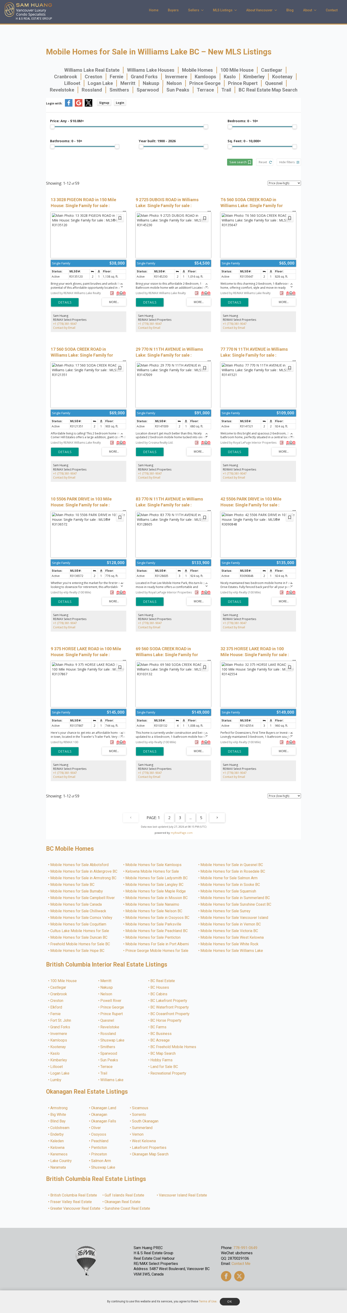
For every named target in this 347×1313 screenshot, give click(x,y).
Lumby (56, 1080)
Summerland (142, 1128)
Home (153, 10)
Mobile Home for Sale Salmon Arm (229, 878)
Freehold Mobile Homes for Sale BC (80, 944)
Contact (332, 10)
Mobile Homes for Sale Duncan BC (79, 937)
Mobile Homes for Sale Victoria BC (229, 931)
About (307, 10)
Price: (67, 121)
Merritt (127, 83)
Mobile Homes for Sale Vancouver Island (234, 918)
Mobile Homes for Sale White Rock (229, 944)
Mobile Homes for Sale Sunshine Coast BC (236, 904)
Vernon (138, 1134)
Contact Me (241, 1263)
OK (229, 1301)
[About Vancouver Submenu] (277, 10)
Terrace (205, 90)
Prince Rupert (243, 83)
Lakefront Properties (149, 1148)
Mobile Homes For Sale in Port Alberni (157, 944)
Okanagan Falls (104, 1121)
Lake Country (61, 1161)
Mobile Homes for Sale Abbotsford (80, 865)
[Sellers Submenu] (203, 10)
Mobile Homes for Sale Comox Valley (81, 918)
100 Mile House (237, 70)
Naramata (58, 1167)
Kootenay (282, 76)
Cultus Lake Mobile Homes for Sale (80, 931)
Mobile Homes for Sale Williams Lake (232, 951)
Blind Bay (58, 1121)
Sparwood (148, 90)
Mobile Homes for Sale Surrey (225, 911)
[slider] (52, 126)
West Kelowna (144, 1141)
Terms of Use (207, 1301)
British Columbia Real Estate (74, 1195)
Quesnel (274, 83)
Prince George (204, 83)
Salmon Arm (101, 1161)
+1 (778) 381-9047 (65, 324)
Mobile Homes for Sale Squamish (228, 891)
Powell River (111, 1001)
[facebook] (226, 1276)
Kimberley (254, 76)
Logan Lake (100, 83)
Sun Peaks (177, 90)
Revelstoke (62, 90)
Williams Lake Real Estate (91, 70)
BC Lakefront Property (169, 1001)
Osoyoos (99, 1134)
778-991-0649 (245, 1248)
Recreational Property (168, 1073)
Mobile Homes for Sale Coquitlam (78, 924)
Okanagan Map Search (150, 1154)
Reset (263, 162)
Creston (93, 76)
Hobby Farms (162, 1060)
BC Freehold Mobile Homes (173, 1047)
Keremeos (59, 1154)
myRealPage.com (182, 832)
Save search (238, 162)
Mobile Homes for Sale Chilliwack (78, 911)
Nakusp (151, 83)
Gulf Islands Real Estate (124, 1195)
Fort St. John (61, 1020)
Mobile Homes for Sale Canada (76, 904)
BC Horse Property (166, 1020)
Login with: (54, 103)
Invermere (176, 76)
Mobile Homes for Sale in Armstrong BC (83, 878)
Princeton (99, 1154)
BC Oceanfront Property (170, 1014)
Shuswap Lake (112, 1040)
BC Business (161, 1034)
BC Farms (158, 1027)
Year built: (157, 141)
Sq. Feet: (244, 141)
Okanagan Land (104, 1108)
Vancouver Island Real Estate (183, 1195)
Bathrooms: (66, 141)
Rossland (92, 90)
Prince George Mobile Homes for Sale (157, 951)
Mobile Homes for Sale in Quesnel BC (232, 865)
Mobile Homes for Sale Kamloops (154, 865)
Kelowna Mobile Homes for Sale (152, 871)
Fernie (116, 76)
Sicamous (140, 1108)
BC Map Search (163, 1053)
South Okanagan (145, 1121)
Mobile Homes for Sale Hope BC (77, 951)
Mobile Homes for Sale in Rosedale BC (233, 871)
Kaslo (230, 76)
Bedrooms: (243, 121)
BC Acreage (160, 1040)
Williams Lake (112, 1080)
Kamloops (205, 76)
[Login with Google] (78, 106)
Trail (226, 90)
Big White (58, 1115)
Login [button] (120, 103)
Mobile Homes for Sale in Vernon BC (231, 924)
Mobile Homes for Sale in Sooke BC (230, 885)
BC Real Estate (163, 981)
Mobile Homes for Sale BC (72, 885)
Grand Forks (144, 76)
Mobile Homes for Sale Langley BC (154, 885)
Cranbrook (65, 76)
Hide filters (287, 162)
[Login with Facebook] (68, 106)
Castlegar (271, 70)
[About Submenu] (316, 10)
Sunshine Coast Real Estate (127, 1208)
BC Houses (160, 987)
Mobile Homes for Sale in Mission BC (157, 898)
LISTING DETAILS (65, 302)
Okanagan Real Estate (122, 1202)
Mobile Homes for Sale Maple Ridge (156, 891)
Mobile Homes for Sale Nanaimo (152, 904)
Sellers (193, 10)
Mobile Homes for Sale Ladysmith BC (157, 878)
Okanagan (99, 1115)
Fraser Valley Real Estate (71, 1202)
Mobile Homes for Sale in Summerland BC (235, 898)
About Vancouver (259, 10)
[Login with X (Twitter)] (88, 106)
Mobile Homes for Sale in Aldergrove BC (84, 871)
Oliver (96, 1128)
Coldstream (60, 1128)
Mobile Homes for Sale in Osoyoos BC (157, 918)
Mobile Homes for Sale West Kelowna (232, 937)
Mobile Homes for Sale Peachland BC (157, 931)
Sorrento (139, 1115)
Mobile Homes (197, 70)
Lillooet (72, 83)
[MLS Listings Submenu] (237, 10)
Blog (290, 10)
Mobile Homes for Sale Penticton (153, 937)
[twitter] (239, 1276)
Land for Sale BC (164, 1067)
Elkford (56, 1007)
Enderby (57, 1134)
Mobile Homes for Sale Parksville (153, 924)
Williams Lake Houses (150, 70)
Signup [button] (104, 103)
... (191, 817)
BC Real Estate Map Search (268, 90)
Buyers (173, 10)
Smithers (119, 90)
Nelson (174, 83)
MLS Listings (223, 10)
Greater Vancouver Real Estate (75, 1208)
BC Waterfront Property (170, 1007)
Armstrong (59, 1108)
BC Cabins (159, 994)
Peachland (100, 1141)
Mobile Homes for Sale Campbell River (83, 898)
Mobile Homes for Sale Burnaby (77, 891)
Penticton (99, 1148)
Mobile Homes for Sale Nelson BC (154, 911)
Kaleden (57, 1141)
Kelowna (57, 1148)
